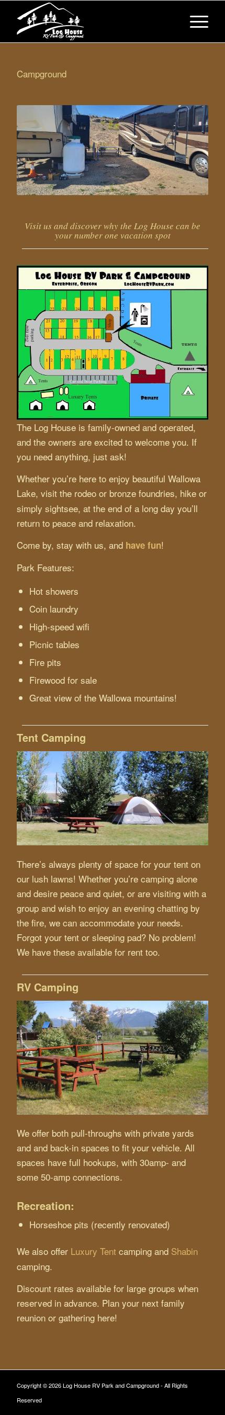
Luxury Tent (93, 1251)
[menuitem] (193, 21)
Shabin (184, 1251)
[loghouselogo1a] (93, 21)
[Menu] (193, 21)
